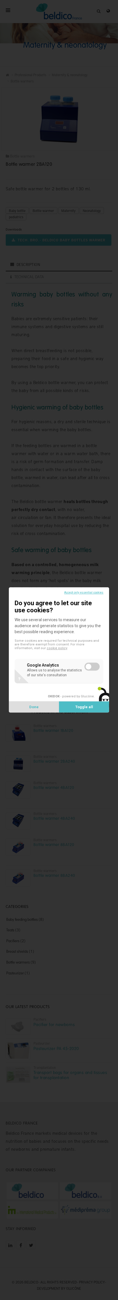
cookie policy (57, 648)
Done (34, 707)
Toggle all (84, 707)
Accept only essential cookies (83, 592)
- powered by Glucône (71, 697)
